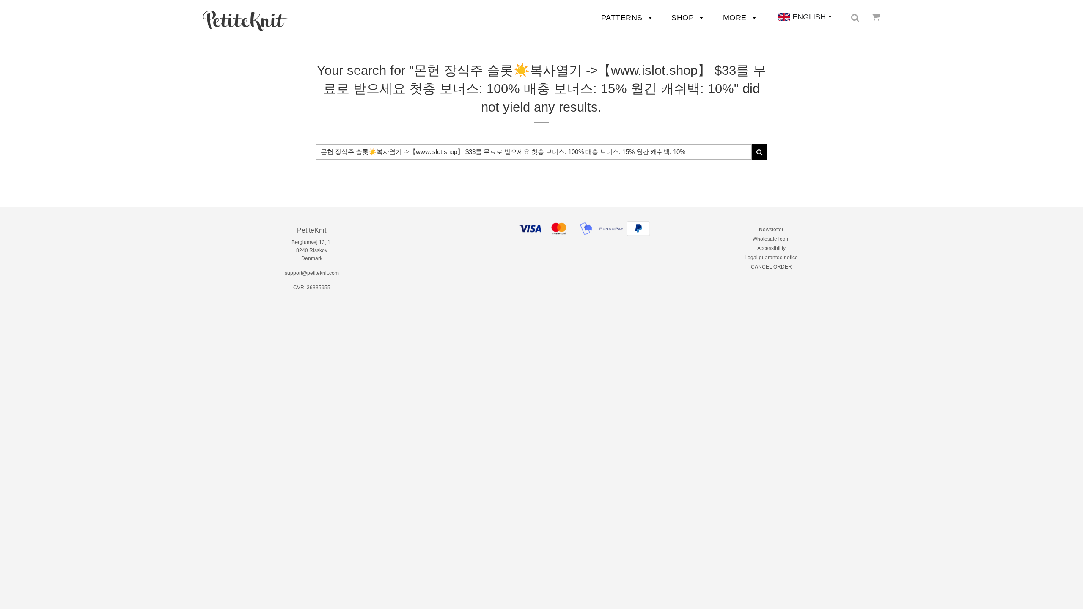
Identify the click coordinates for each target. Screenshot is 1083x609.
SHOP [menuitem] (683, 18)
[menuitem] (245, 21)
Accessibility (771, 248)
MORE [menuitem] (736, 18)
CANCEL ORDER (771, 267)
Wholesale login (771, 239)
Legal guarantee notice (771, 258)
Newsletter (771, 230)
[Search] (855, 18)
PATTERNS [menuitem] (623, 18)
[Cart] (876, 17)
